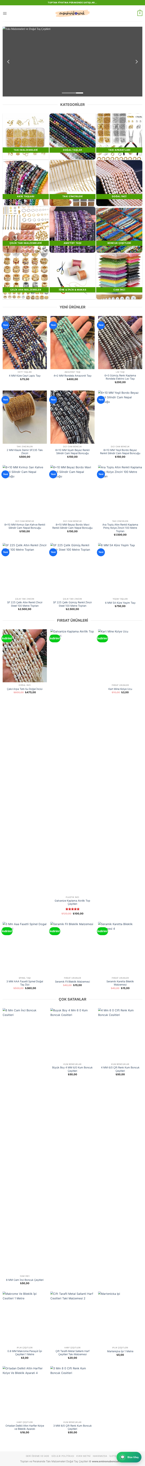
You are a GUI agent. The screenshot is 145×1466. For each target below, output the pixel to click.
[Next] (136, 62)
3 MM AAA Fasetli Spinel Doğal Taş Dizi (24, 983)
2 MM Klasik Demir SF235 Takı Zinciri (25, 451)
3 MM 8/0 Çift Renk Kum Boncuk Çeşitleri (72, 1427)
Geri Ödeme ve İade (37, 1456)
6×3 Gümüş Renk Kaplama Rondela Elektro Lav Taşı (120, 377)
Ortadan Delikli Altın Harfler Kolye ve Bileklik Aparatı (24, 1427)
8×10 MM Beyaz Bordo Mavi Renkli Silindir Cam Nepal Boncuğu (72, 526)
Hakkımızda (100, 1456)
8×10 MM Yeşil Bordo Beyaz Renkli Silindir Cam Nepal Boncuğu (120, 451)
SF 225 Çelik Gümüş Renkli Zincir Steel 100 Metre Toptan (72, 604)
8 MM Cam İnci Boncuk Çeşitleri (25, 1279)
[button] (5, 13)
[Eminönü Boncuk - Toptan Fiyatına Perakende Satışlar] (72, 13)
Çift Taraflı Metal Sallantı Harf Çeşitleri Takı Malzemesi (72, 1353)
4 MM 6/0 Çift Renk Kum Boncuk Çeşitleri (120, 1069)
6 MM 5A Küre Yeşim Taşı (120, 602)
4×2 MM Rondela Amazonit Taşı (72, 375)
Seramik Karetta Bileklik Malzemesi (120, 983)
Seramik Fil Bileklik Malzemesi (72, 981)
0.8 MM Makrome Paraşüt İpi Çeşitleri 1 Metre (24, 1353)
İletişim (114, 1456)
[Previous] (8, 62)
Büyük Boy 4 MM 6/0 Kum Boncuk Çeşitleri (72, 1069)
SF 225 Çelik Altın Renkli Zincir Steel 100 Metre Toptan (24, 604)
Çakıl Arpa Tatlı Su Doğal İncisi (24, 688)
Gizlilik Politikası (62, 1456)
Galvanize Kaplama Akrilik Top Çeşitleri (72, 902)
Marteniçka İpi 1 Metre (120, 1351)
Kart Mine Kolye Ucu (120, 688)
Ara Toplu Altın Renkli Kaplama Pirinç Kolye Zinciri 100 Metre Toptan (120, 528)
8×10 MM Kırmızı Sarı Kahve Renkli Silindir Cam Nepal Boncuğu (24, 526)
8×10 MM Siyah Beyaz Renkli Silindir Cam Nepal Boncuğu (72, 451)
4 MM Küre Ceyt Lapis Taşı (24, 375)
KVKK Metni (83, 1456)
